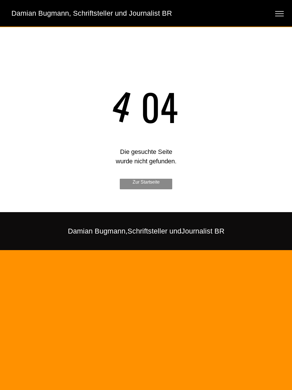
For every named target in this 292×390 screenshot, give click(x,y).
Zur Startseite (146, 182)
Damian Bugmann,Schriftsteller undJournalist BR (146, 231)
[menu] (279, 13)
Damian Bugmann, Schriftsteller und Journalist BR (91, 13)
